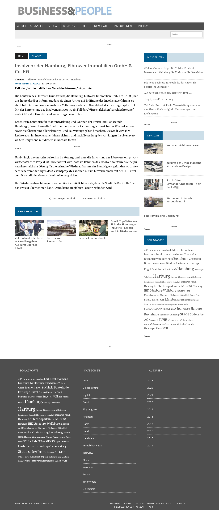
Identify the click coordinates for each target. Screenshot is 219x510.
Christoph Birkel (28, 392)
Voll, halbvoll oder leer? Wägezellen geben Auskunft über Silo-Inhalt (29, 243)
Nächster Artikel (92, 198)
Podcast (144, 26)
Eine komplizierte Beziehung (161, 216)
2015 (150, 438)
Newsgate (101, 26)
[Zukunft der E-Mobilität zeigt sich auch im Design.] (153, 170)
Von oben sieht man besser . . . (185, 145)
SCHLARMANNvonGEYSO (160, 308)
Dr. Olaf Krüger (193, 263)
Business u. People (30, 84)
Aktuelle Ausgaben (30, 26)
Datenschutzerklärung (159, 503)
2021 (150, 395)
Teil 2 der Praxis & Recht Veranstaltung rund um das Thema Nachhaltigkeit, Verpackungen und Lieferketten (172, 109)
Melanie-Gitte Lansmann (34, 437)
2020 (150, 402)
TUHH (163, 320)
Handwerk (88, 438)
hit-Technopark (164, 286)
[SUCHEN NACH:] (186, 34)
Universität (89, 488)
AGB (151, 507)
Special (53, 26)
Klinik (86, 460)
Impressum (115, 503)
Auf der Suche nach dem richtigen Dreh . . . (168, 93)
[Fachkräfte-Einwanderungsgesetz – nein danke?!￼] (153, 187)
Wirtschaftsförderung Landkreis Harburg (160, 324)
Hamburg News (123, 26)
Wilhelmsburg (187, 319)
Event (86, 402)
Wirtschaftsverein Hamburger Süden (43, 460)
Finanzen (88, 416)
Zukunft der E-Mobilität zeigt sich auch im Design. (184, 164)
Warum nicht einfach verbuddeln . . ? (179, 199)
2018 (150, 416)
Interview (88, 452)
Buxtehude (180, 259)
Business (69, 26)
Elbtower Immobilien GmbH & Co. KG (48, 79)
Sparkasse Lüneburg (169, 314)
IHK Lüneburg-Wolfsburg (160, 290)
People (84, 26)
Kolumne (88, 467)
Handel (87, 431)
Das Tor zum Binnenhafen (55, 239)
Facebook (181, 503)
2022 (150, 387)
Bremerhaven (152, 259)
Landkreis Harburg (154, 299)
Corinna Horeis (158, 263)
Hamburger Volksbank (51, 402)
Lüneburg (172, 299)
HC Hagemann (166, 282)
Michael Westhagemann (167, 304)
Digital (86, 395)
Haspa (157, 282)
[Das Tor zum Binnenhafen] (61, 233)
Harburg (161, 276)
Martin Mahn (185, 299)
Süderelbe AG (37, 452)
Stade (184, 314)
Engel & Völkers (154, 269)
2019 (150, 409)
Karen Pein (194, 295)
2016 (150, 431)
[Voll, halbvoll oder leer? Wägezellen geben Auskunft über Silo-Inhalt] (29, 233)
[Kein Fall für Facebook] (93, 233)
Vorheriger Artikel (63, 198)
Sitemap (140, 503)
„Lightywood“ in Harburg (158, 99)
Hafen (86, 423)
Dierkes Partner (175, 263)
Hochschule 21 (181, 286)
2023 (150, 380)
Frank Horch (170, 269)
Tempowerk (153, 320)
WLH (165, 328)
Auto (85, 380)
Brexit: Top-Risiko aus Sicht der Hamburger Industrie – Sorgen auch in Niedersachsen (124, 226)
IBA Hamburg (195, 286)
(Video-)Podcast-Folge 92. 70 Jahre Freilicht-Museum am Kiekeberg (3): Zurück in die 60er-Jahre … (173, 72)
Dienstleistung (90, 387)
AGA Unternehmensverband (157, 250)
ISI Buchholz (184, 295)
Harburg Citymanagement (181, 277)
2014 (150, 445)
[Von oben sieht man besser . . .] (153, 152)
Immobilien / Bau (92, 445)
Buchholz (167, 259)
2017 (150, 423)
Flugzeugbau (90, 409)
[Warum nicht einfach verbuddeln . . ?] (153, 205)
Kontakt (128, 503)
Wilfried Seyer (173, 320)
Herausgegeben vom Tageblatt (129, 507)
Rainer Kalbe (183, 304)
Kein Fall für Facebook (92, 238)
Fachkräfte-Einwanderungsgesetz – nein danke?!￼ (184, 184)
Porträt (86, 474)
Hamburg (76, 79)
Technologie (89, 481)
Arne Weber (192, 254)
